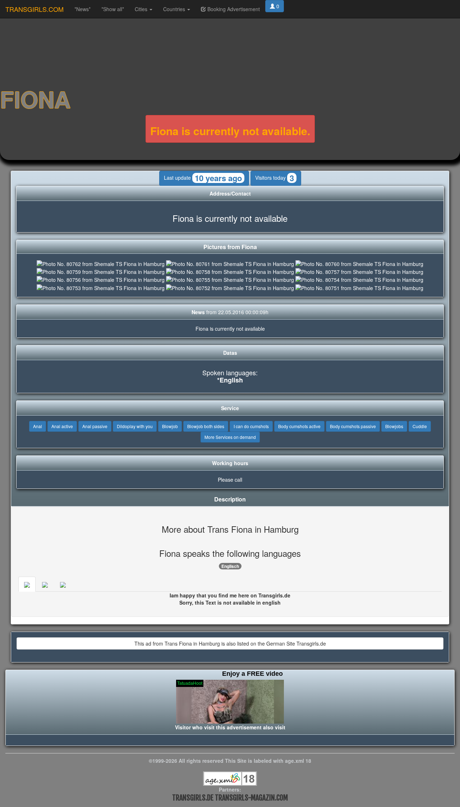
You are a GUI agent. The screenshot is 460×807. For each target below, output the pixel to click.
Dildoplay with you (135, 426)
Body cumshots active (299, 426)
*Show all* (112, 9)
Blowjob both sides (205, 426)
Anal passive (94, 426)
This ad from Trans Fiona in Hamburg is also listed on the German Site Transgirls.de (230, 643)
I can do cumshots (251, 426)
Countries (175, 9)
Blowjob (170, 426)
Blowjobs (394, 426)
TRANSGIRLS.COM (34, 9)
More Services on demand (230, 437)
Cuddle (420, 426)
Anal (37, 426)
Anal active (62, 426)
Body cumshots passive (353, 426)
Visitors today (274, 178)
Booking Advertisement (233, 9)
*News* (82, 9)
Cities (142, 9)
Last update (203, 178)
